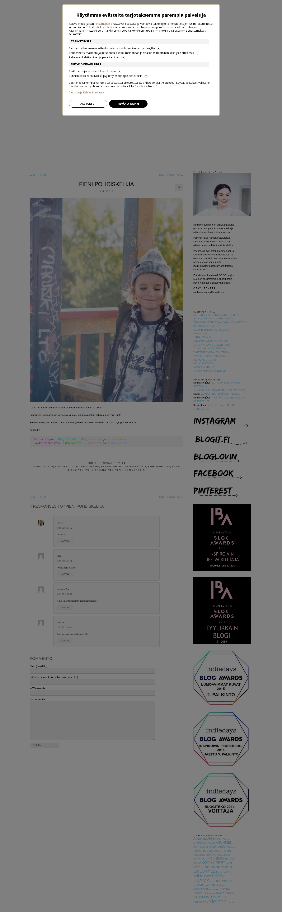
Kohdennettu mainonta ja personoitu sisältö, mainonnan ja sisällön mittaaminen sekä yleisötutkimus (131, 53)
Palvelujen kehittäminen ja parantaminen (94, 57)
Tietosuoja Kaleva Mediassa (86, 92)
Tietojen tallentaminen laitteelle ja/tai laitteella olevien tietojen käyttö (112, 48)
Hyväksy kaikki (128, 104)
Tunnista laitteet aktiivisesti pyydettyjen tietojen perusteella (105, 76)
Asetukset (88, 104)
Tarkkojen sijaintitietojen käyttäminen (92, 71)
